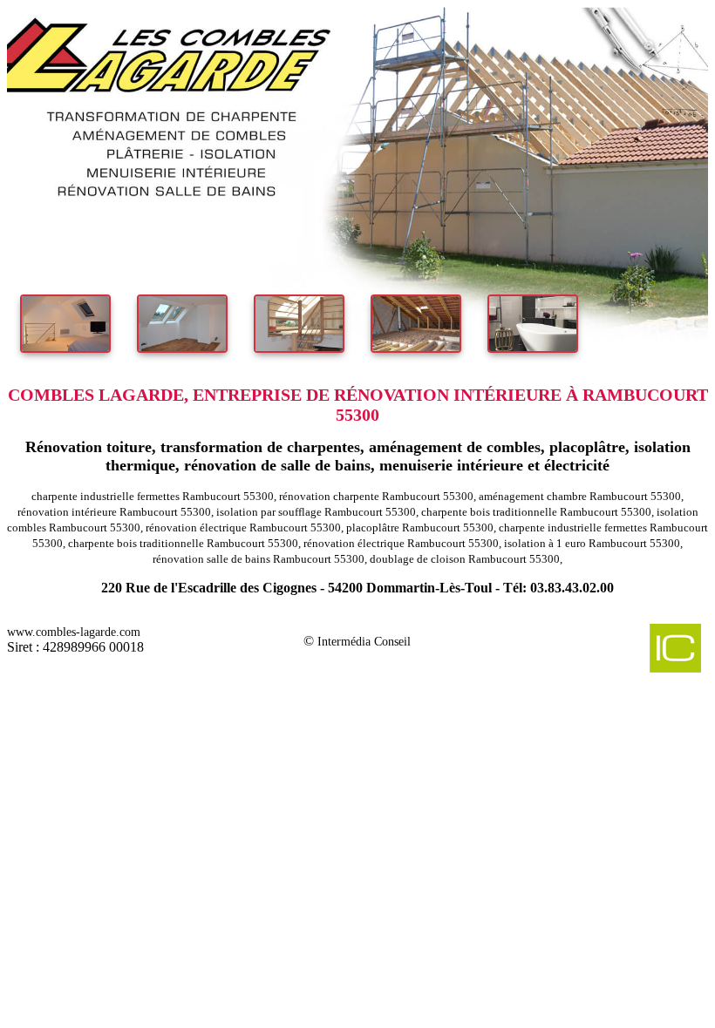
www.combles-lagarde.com (73, 632)
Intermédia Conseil (364, 641)
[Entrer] (357, 184)
